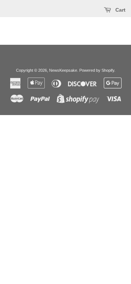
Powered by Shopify (96, 70)
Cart (120, 10)
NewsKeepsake (63, 70)
